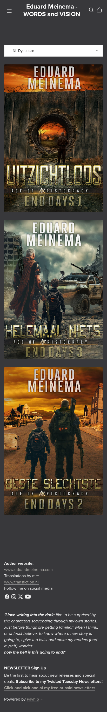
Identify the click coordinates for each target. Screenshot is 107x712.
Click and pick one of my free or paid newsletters (49, 687)
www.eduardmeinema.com (28, 569)
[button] (41, 700)
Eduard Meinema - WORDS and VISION (51, 10)
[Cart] (101, 10)
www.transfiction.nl (21, 582)
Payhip (33, 699)
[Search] (91, 10)
